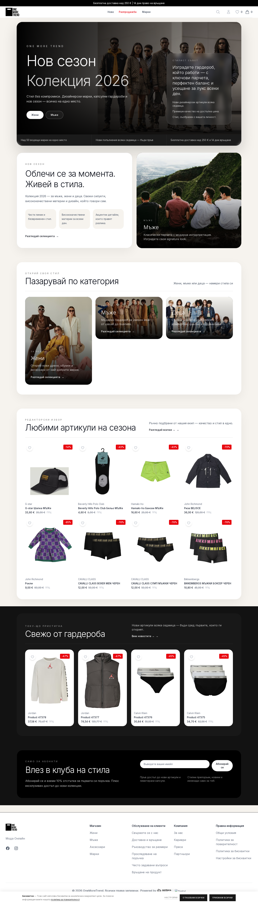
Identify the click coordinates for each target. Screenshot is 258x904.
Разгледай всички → (164, 429)
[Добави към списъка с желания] (30, 448)
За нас (178, 833)
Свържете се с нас (145, 833)
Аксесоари (97, 847)
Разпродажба (128, 11)
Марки (146, 11)
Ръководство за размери (150, 847)
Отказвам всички (193, 897)
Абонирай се (222, 765)
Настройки (171, 897)
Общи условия (226, 833)
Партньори (182, 854)
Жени (35, 114)
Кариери (180, 840)
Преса (178, 847)
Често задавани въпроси (150, 865)
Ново (111, 11)
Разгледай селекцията (42, 236)
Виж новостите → (145, 636)
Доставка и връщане (147, 840)
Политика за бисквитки (232, 851)
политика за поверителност (65, 899)
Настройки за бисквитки (233, 858)
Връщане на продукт (147, 872)
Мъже (54, 114)
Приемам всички (222, 897)
